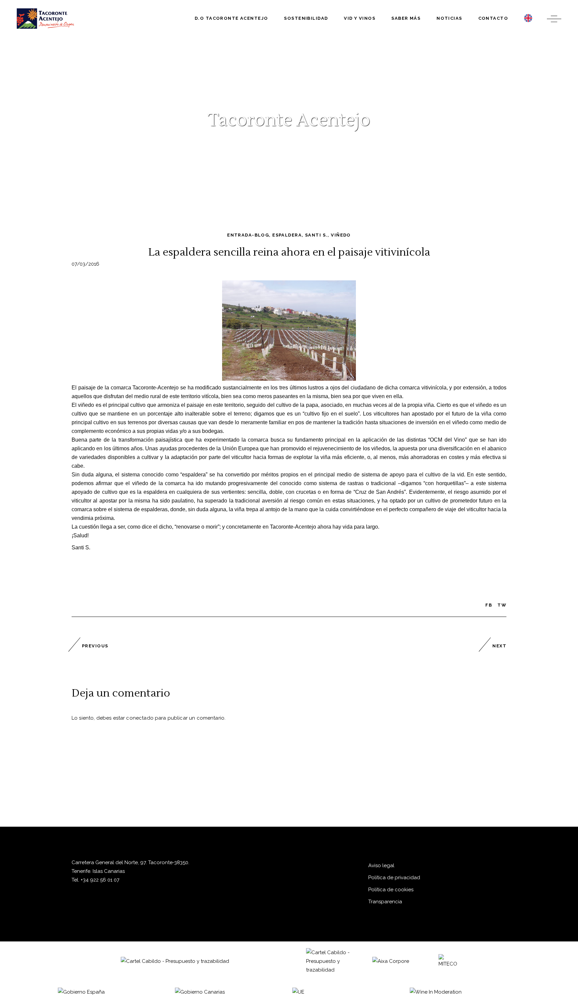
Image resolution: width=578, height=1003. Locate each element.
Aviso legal (381, 865)
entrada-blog (248, 235)
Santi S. (316, 235)
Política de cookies (390, 890)
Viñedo (341, 235)
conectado (139, 718)
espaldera (287, 235)
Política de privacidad (394, 878)
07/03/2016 (85, 264)
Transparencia (385, 902)
